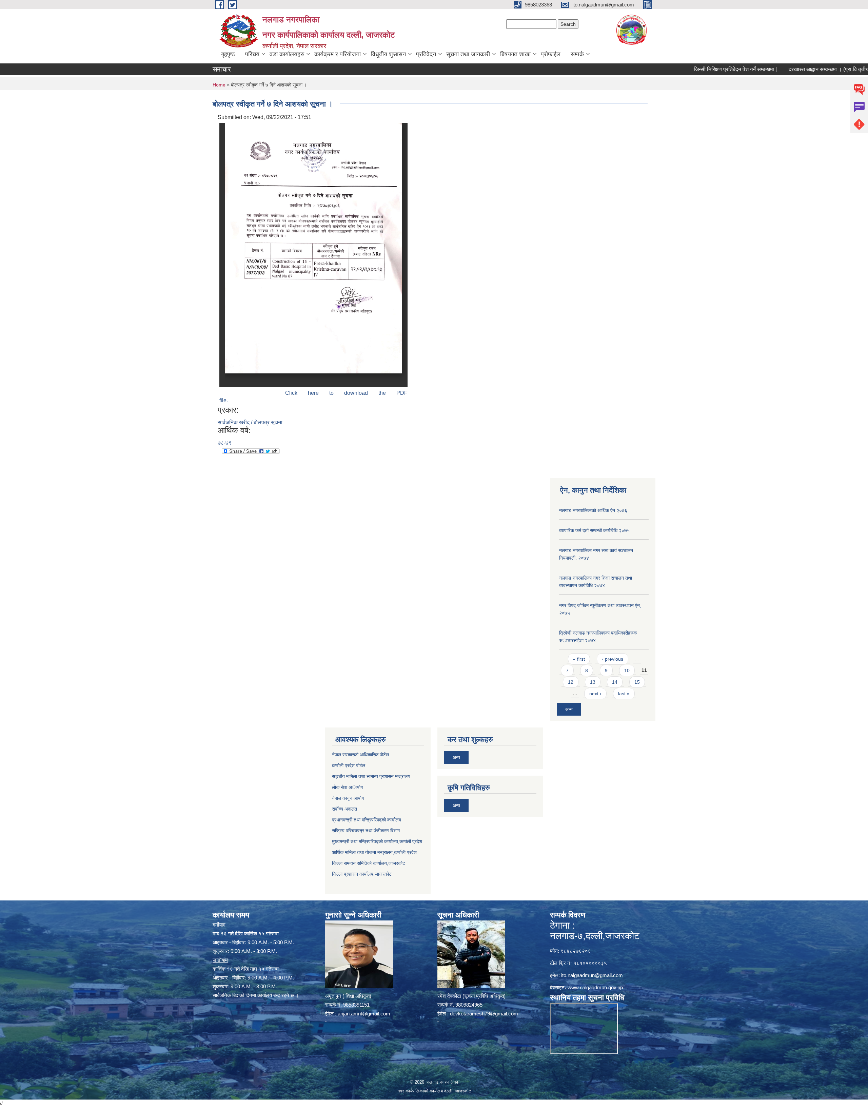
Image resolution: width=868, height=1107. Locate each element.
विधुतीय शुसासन (388, 54)
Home (219, 85)
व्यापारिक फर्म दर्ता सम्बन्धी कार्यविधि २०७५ (594, 530)
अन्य (569, 709)
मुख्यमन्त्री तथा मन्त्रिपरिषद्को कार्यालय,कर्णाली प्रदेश (377, 841)
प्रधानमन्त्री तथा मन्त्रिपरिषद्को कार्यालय (366, 819)
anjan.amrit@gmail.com (364, 1013)
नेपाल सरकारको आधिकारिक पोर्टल (360, 754)
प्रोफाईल (550, 54)
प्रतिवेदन (426, 54)
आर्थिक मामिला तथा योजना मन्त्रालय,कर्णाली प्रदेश (374, 852)
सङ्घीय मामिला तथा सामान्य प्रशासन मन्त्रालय (371, 776)
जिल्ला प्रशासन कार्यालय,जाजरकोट (362, 874)
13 (592, 682)
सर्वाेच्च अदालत (344, 809)
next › (595, 693)
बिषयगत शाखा (515, 54)
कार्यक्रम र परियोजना (337, 54)
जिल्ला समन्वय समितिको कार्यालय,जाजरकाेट (368, 863)
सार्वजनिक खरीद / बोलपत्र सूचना (250, 422)
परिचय (252, 54)
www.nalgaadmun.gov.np (595, 987)
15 (637, 682)
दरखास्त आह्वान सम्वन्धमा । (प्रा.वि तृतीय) (795, 69)
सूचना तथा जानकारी (468, 54)
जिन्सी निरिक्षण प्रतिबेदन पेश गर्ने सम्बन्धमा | (701, 69)
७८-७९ (225, 443)
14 (614, 682)
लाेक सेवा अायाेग (347, 787)
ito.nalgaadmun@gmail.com (592, 975)
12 (570, 682)
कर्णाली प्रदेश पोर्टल (348, 765)
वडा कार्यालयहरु (287, 54)
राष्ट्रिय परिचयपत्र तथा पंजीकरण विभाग (366, 830)
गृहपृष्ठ (228, 54)
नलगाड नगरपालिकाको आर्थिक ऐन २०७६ (593, 510)
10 (627, 670)
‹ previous (612, 659)
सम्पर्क (577, 54)
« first (579, 659)
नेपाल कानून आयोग (348, 798)
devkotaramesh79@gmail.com (484, 1013)
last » (624, 693)
